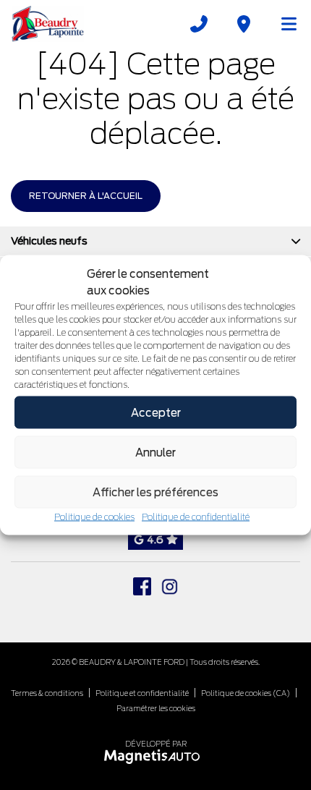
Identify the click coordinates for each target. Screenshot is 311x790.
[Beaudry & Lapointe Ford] (48, 23)
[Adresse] (243, 24)
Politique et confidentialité (142, 693)
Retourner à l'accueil (85, 195)
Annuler (155, 452)
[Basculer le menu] (282, 24)
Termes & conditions (47, 693)
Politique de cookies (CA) (245, 693)
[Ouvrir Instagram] (170, 586)
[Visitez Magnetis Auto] (156, 755)
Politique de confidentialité (196, 516)
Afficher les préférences (155, 491)
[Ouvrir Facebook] (142, 586)
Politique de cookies (94, 516)
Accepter (156, 412)
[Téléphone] (198, 24)
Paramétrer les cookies (155, 708)
